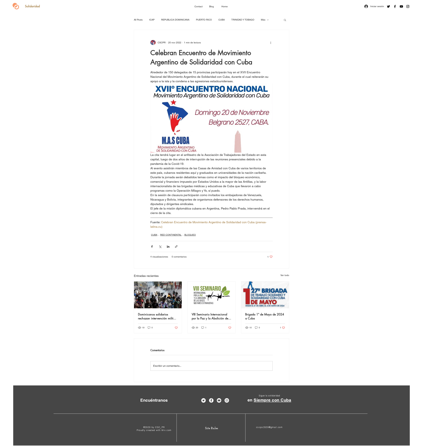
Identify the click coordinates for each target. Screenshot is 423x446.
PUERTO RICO (204, 19)
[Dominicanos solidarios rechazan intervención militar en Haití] (158, 295)
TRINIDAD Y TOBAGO (242, 19)
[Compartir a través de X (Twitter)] (160, 246)
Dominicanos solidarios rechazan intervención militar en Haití (157, 316)
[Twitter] (388, 6)
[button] (285, 20)
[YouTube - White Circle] (219, 400)
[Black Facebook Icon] (395, 6)
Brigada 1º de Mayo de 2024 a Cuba (264, 316)
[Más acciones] (271, 43)
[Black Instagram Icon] (408, 6)
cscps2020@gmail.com (269, 427)
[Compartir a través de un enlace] (176, 246)
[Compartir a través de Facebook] (152, 246)
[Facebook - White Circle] (211, 400)
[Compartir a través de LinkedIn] (168, 246)
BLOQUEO (190, 235)
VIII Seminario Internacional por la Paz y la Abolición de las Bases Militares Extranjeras (211, 316)
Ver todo (284, 275)
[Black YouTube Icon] (401, 6)
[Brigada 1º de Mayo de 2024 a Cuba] (265, 295)
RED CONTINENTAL (171, 235)
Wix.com (166, 430)
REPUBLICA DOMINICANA (175, 19)
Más (263, 19)
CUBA (221, 19)
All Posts (138, 19)
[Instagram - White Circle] (227, 400)
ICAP (151, 19)
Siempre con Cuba (272, 400)
